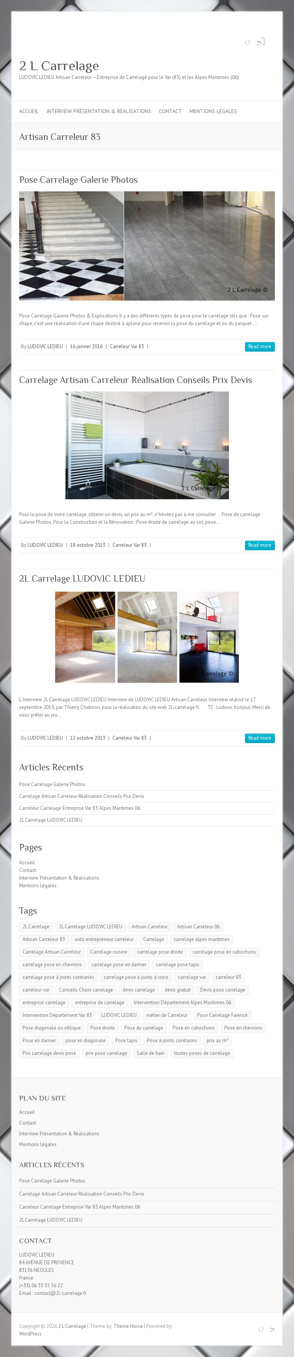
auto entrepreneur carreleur (104, 939)
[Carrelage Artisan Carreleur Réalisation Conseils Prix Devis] (147, 445)
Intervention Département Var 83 (57, 1015)
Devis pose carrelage (222, 990)
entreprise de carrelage (99, 1002)
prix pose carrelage (106, 1053)
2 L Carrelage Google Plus (244, 39)
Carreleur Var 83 (127, 346)
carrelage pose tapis (177, 964)
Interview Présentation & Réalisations (98, 111)
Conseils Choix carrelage (86, 990)
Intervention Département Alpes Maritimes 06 (182, 1002)
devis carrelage (138, 990)
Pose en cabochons (194, 1028)
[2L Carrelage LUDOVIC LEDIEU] (147, 637)
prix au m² (218, 1040)
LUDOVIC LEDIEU (45, 346)
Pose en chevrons (243, 1028)
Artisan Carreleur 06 (198, 926)
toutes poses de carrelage (202, 1053)
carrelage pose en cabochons (224, 952)
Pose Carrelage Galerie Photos (78, 179)
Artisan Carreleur (150, 926)
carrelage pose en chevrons (52, 964)
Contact (170, 111)
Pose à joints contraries (172, 1040)
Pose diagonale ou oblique (52, 1028)
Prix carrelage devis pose (49, 1053)
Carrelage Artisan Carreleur (52, 952)
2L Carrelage (36, 926)
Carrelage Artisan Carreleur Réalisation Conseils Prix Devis (135, 380)
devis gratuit (178, 990)
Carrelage (153, 939)
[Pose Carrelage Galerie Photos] (147, 246)
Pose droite (102, 1028)
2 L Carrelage (59, 65)
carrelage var (192, 977)
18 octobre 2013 (87, 545)
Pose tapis (126, 1040)
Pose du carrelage (143, 1028)
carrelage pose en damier (118, 964)
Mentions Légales (213, 111)
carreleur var (36, 990)
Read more (259, 346)
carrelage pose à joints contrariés (58, 977)
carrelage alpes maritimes (202, 939)
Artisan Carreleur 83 (44, 939)
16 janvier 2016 (86, 346)
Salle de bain (151, 1053)
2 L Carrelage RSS (255, 39)
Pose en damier (39, 1040)
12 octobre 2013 (87, 738)
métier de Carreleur (167, 1015)
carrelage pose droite (160, 952)
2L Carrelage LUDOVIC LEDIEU (82, 578)
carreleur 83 (228, 977)
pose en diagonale (85, 1040)
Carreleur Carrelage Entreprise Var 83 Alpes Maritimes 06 (79, 808)
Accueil (29, 111)
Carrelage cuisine (108, 952)
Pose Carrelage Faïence (222, 1015)
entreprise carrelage (44, 1002)
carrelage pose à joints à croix (136, 977)
